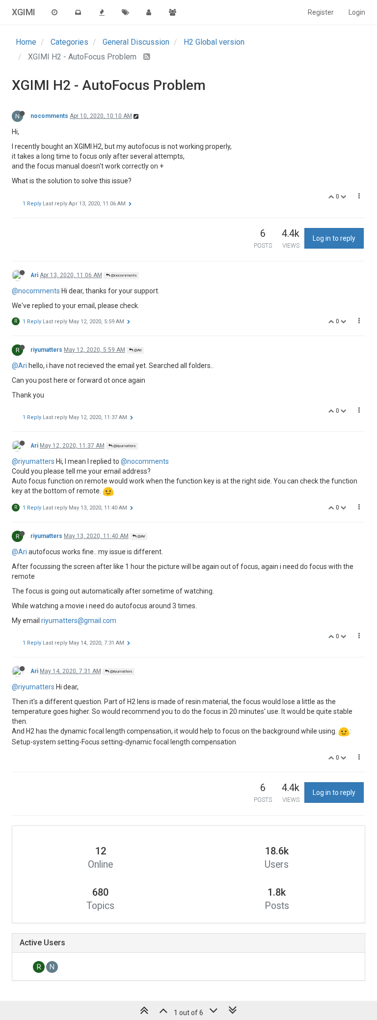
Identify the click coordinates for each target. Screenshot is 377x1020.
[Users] (149, 12)
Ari (34, 275)
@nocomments (123, 275)
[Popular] (101, 12)
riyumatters (46, 349)
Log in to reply (334, 238)
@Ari (137, 350)
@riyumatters (123, 446)
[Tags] (125, 12)
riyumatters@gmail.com (78, 620)
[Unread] (78, 12)
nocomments (49, 116)
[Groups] (172, 12)
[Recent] (54, 12)
